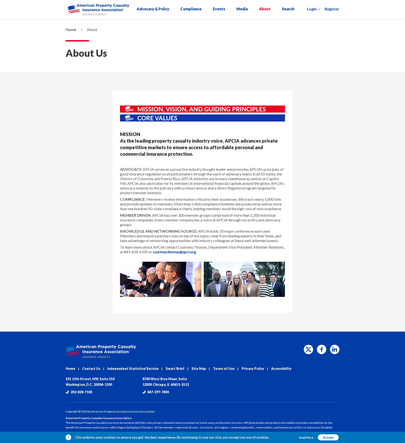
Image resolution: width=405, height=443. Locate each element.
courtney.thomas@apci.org (174, 252)
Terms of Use (224, 369)
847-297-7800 (158, 392)
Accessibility (281, 369)
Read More (306, 437)
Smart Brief (175, 369)
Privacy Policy (253, 369)
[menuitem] (98, 9)
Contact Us (91, 369)
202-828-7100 (81, 392)
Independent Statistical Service (133, 369)
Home (71, 29)
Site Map (198, 369)
